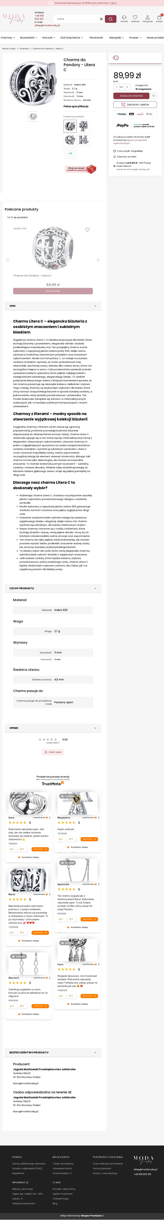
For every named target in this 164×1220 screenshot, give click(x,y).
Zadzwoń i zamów (138, 104)
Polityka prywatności (23, 1203)
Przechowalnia (61, 1173)
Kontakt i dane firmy (64, 1189)
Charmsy (24, 48)
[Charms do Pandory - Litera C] (70, 126)
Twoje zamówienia (63, 1163)
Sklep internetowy (81, 1215)
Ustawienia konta (62, 1168)
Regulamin (18, 1173)
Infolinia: (39, 16)
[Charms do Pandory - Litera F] (83, 126)
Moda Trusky (9, 48)
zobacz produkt (38, 849)
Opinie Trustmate (63, 1193)
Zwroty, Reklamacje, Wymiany (29, 1163)
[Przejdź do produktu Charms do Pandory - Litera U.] (53, 248)
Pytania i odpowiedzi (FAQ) (27, 1168)
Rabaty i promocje (22, 1189)
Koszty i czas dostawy (105, 1173)
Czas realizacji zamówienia (108, 1163)
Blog (55, 1203)
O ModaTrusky (61, 1198)
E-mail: (47, 24)
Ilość (115, 81)
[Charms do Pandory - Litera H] (83, 139)
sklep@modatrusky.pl (145, 1169)
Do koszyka (53, 291)
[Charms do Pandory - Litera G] (70, 139)
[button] (110, 19)
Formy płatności (102, 1168)
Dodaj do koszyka (131, 95)
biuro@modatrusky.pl (25, 1083)
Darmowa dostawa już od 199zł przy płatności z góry (86, 3)
